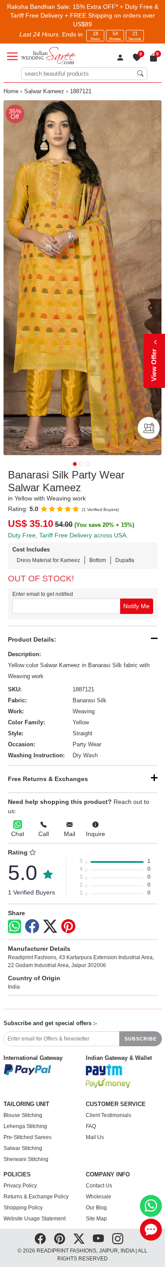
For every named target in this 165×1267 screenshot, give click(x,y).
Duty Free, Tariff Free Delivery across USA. (68, 535)
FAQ (91, 1126)
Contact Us (99, 1186)
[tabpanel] (83, 277)
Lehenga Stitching (25, 1126)
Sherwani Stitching (26, 1159)
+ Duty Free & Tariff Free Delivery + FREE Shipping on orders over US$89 (84, 15)
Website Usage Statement (35, 1219)
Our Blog (96, 1208)
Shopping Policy (23, 1208)
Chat (17, 833)
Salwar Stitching (23, 1148)
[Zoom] (83, 277)
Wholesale (98, 1197)
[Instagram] (117, 1239)
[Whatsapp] (14, 926)
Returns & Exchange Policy (36, 1197)
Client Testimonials (108, 1115)
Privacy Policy (20, 1186)
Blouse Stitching (23, 1115)
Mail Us (95, 1137)
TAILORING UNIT (26, 1104)
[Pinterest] (68, 927)
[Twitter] (50, 927)
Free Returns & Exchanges (48, 778)
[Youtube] (98, 1239)
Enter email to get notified (42, 594)
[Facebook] (32, 927)
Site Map (96, 1219)
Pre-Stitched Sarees (27, 1137)
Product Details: (32, 639)
